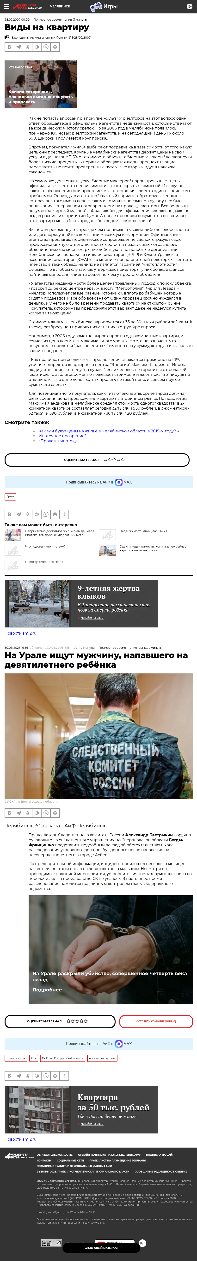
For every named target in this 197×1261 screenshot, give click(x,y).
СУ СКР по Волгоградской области (31, 801)
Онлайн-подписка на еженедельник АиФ (109, 1154)
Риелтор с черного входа (44, 562)
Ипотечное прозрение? (62, 436)
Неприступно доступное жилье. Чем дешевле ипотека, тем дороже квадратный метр (59, 533)
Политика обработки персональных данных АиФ (74, 1166)
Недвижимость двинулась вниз (143, 531)
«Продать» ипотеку (58, 441)
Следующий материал (101, 1247)
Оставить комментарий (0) (156, 1021)
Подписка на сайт (159, 1154)
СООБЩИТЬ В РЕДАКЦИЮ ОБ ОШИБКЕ (161, 1171)
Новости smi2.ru (21, 633)
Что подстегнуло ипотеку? (45, 546)
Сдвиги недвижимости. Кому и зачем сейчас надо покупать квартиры (153, 548)
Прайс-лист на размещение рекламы (117, 1160)
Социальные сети (70, 1160)
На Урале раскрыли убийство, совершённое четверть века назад (109, 977)
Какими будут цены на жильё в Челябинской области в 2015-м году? (107, 431)
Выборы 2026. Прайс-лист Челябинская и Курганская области (83, 1171)
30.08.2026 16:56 (16, 647)
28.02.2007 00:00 (17, 19)
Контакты (44, 1160)
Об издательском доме (55, 1154)
